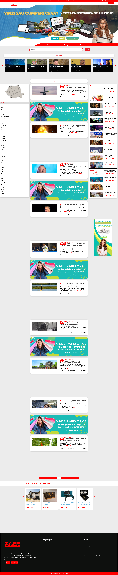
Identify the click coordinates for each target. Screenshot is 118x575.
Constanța (3, 136)
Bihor (2, 114)
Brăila (2, 123)
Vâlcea (2, 193)
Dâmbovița (3, 140)
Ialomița (3, 156)
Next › (71, 477)
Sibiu (2, 180)
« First (41, 477)
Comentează (10, 71)
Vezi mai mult (74, 94)
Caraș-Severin (4, 129)
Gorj (2, 149)
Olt (2, 171)
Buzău (2, 127)
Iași (2, 158)
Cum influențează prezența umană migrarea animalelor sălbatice (81, 0)
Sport (49, 45)
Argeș (2, 110)
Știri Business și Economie (48, 552)
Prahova (3, 173)
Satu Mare (3, 176)
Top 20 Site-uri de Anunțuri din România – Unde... (90, 552)
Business (83, 45)
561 (59, 477)
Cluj (2, 134)
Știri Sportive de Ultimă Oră (48, 549)
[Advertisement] (59, 150)
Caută (87, 49)
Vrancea (3, 196)
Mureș (2, 167)
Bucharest (3, 125)
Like (6, 71)
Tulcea (2, 189)
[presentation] (2, 65)
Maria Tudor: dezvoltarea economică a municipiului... (91, 543)
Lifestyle (66, 45)
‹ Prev (46, 477)
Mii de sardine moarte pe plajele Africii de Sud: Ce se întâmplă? (41, 0)
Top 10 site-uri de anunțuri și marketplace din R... (90, 549)
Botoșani (3, 118)
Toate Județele (5, 102)
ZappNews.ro (7, 553)
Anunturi (101, 45)
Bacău (2, 112)
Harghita (3, 151)
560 (55, 477)
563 (67, 477)
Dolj (2, 143)
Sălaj (2, 178)
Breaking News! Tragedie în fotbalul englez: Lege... (91, 555)
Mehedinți (3, 165)
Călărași (3, 132)
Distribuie (14, 71)
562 (63, 477)
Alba (2, 105)
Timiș (2, 187)
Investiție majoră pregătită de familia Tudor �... (90, 546)
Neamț (2, 169)
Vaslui (2, 191)
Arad (2, 107)
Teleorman (3, 185)
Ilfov (2, 160)
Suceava (3, 182)
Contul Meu (111, 3)
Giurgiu (3, 147)
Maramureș (4, 162)
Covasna (3, 138)
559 (51, 477)
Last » (76, 477)
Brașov (2, 121)
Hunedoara (4, 154)
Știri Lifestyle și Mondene (47, 546)
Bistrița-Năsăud (5, 116)
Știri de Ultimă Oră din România (49, 543)
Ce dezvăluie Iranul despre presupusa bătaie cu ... (90, 558)
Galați (2, 145)
